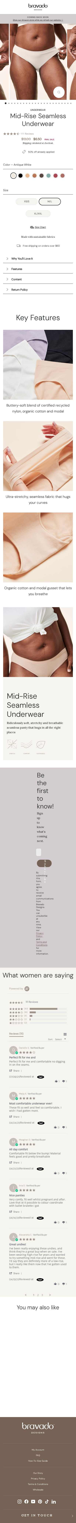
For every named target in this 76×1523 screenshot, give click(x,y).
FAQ (38, 1455)
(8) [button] (25, 1015)
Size (5, 190)
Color (17, 165)
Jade (48, 175)
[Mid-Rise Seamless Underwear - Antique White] (9, 1379)
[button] (16, 1070)
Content (16, 279)
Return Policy (19, 290)
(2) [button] (25, 1019)
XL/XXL (38, 213)
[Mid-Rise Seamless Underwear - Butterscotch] (23, 1379)
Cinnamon (34, 175)
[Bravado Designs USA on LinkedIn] (54, 1502)
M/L (50, 201)
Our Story (38, 1473)
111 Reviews (27, 133)
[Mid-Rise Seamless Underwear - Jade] (23, 1385)
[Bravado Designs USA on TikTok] (47, 1502)
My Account (38, 1449)
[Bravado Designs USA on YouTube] (33, 1502)
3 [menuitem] (42, 1295)
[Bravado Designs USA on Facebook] (26, 1502)
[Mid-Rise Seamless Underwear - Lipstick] (13, 1391)
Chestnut (41, 175)
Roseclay (62, 175)
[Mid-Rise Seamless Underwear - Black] (16, 1379)
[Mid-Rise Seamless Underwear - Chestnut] (16, 1385)
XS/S (26, 201)
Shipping (27, 143)
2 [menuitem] (38, 1295)
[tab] (16, 1034)
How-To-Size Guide (38, 1460)
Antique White (13, 175)
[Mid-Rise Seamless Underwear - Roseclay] (20, 1391)
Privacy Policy (38, 1478)
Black (20, 175)
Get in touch (37, 1515)
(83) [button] (26, 1008)
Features (16, 269)
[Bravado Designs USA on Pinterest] (40, 1502)
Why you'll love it (22, 258)
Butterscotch (27, 175)
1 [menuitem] (33, 1295)
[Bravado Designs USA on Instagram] (20, 1502)
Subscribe (45, 863)
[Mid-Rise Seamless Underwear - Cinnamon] (9, 1385)
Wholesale (38, 1489)
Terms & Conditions (38, 1484)
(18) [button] (25, 1012)
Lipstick (55, 175)
